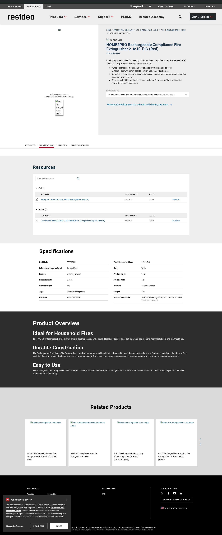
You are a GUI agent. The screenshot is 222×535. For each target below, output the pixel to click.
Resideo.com (71, 527)
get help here (113, 488)
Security (129, 30)
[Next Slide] (200, 439)
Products (56, 17)
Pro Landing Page (13, 16)
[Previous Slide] (200, 444)
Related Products (80, 145)
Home (183, 30)
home (108, 30)
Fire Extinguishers (169, 30)
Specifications (46, 145)
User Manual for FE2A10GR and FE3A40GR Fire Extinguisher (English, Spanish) (73, 220)
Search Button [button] (180, 16)
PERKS (126, 17)
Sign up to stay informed (176, 499)
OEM (48, 6)
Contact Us (51, 494)
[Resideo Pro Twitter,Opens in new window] (162, 493)
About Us (210, 6)
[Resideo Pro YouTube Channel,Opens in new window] (174, 493)
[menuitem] (58, 17)
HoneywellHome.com (96, 527)
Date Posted (130, 194)
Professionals (33, 6)
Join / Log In (200, 16)
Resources (30, 145)
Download (176, 199)
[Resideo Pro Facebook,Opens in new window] (168, 493)
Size (150, 194)
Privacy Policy (111, 527)
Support (104, 17)
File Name (45, 194)
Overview (62, 145)
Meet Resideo (37, 488)
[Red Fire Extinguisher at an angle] (59, 30)
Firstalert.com (82, 527)
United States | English (176, 508)
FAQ (103, 494)
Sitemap (137, 527)
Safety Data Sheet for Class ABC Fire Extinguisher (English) (65, 199)
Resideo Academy (152, 17)
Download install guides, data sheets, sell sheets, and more (137, 104)
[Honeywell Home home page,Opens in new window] (142, 6)
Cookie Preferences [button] (148, 527)
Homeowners (14, 6)
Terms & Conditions (125, 527)
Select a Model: (112, 90)
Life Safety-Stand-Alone (147, 30)
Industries (189, 6)
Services (80, 17)
